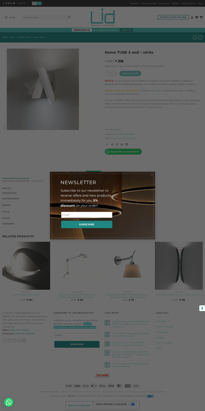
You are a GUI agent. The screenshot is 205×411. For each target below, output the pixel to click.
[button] (8, 402)
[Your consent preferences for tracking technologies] (202, 308)
